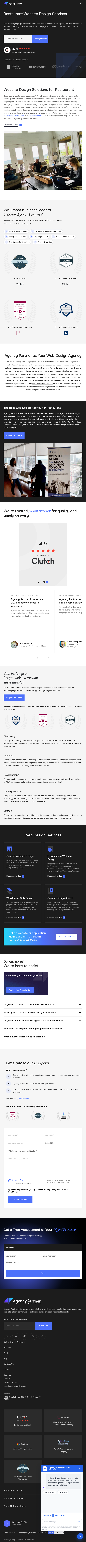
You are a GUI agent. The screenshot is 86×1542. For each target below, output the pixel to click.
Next (43, 1273)
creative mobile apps (53, 365)
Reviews (7, 1375)
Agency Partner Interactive (54, 368)
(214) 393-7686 (23, 1099)
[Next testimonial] (46, 658)
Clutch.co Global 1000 (13, 425)
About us (7, 1347)
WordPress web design (14, 116)
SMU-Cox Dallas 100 (71, 422)
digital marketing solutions (42, 383)
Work (6, 1353)
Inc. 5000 (31, 425)
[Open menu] (81, 3)
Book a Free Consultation (20, 990)
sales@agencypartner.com (15, 1386)
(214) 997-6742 (10, 1382)
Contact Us (9, 1364)
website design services (63, 425)
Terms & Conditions (26, 1539)
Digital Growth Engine (13, 1342)
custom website (36, 116)
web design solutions (73, 362)
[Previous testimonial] (39, 658)
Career (7, 1369)
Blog (5, 1358)
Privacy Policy (50, 1189)
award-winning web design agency (23, 362)
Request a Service (14, 435)
